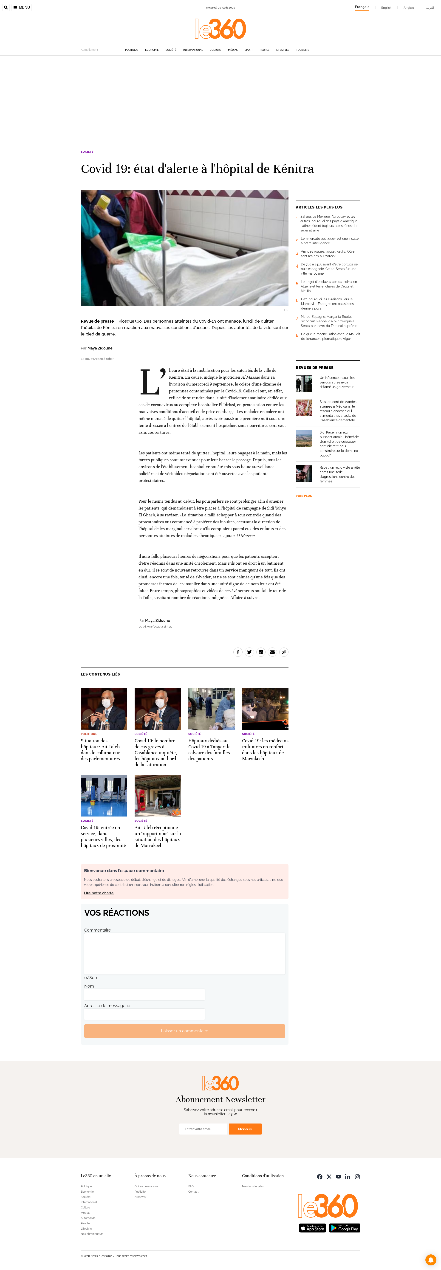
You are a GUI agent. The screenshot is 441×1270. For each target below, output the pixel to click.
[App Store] (312, 1228)
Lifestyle (282, 49)
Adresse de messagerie (107, 1005)
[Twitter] (329, 1176)
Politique (131, 49)
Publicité (140, 1191)
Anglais (409, 7)
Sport (249, 49)
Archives (140, 1197)
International (193, 49)
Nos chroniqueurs (92, 1234)
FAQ (191, 1186)
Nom (89, 986)
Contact (193, 1191)
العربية (430, 7)
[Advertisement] (220, 99)
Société (171, 49)
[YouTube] (338, 1176)
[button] (430, 1259)
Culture (215, 49)
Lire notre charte (99, 893)
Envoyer (245, 1129)
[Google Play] (344, 1228)
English (386, 7)
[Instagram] (357, 1176)
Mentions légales (253, 1186)
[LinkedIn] (348, 1176)
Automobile (88, 1218)
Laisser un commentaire (184, 1030)
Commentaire (97, 930)
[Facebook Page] (319, 1176)
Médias (233, 49)
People (264, 49)
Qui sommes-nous (146, 1186)
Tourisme (302, 49)
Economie (152, 49)
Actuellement (89, 49)
